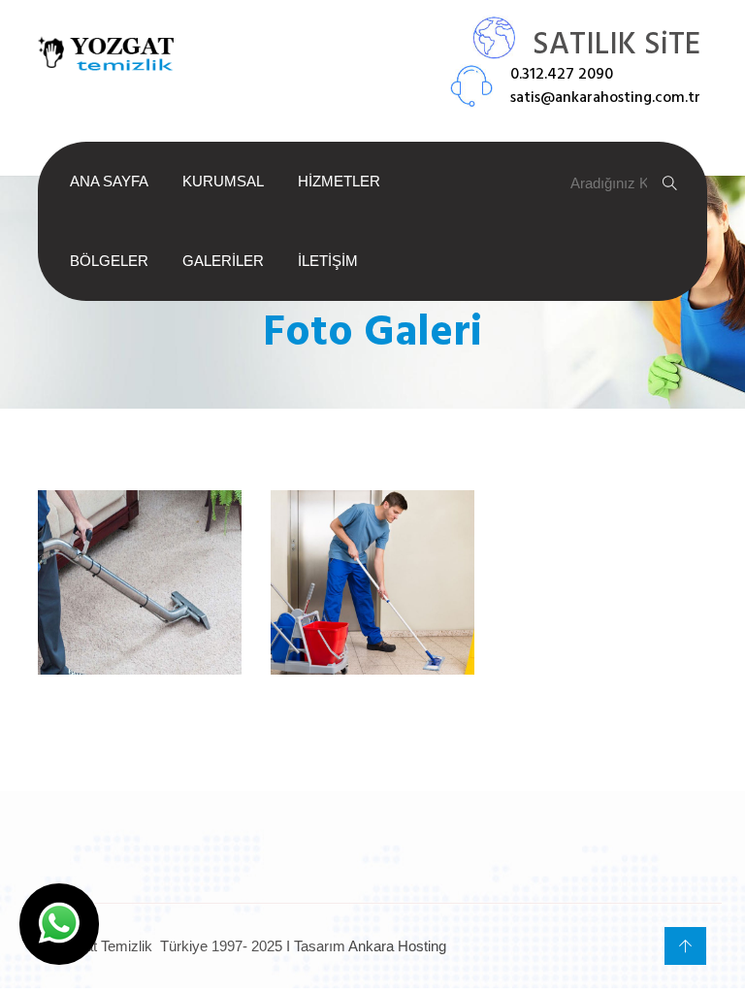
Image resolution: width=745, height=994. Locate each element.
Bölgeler (109, 260)
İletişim (328, 260)
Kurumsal (223, 181)
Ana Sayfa (109, 181)
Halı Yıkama (140, 635)
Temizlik (372, 635)
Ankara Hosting (397, 946)
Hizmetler (339, 181)
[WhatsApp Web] (59, 924)
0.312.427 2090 (561, 74)
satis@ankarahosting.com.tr (605, 98)
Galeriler (223, 260)
